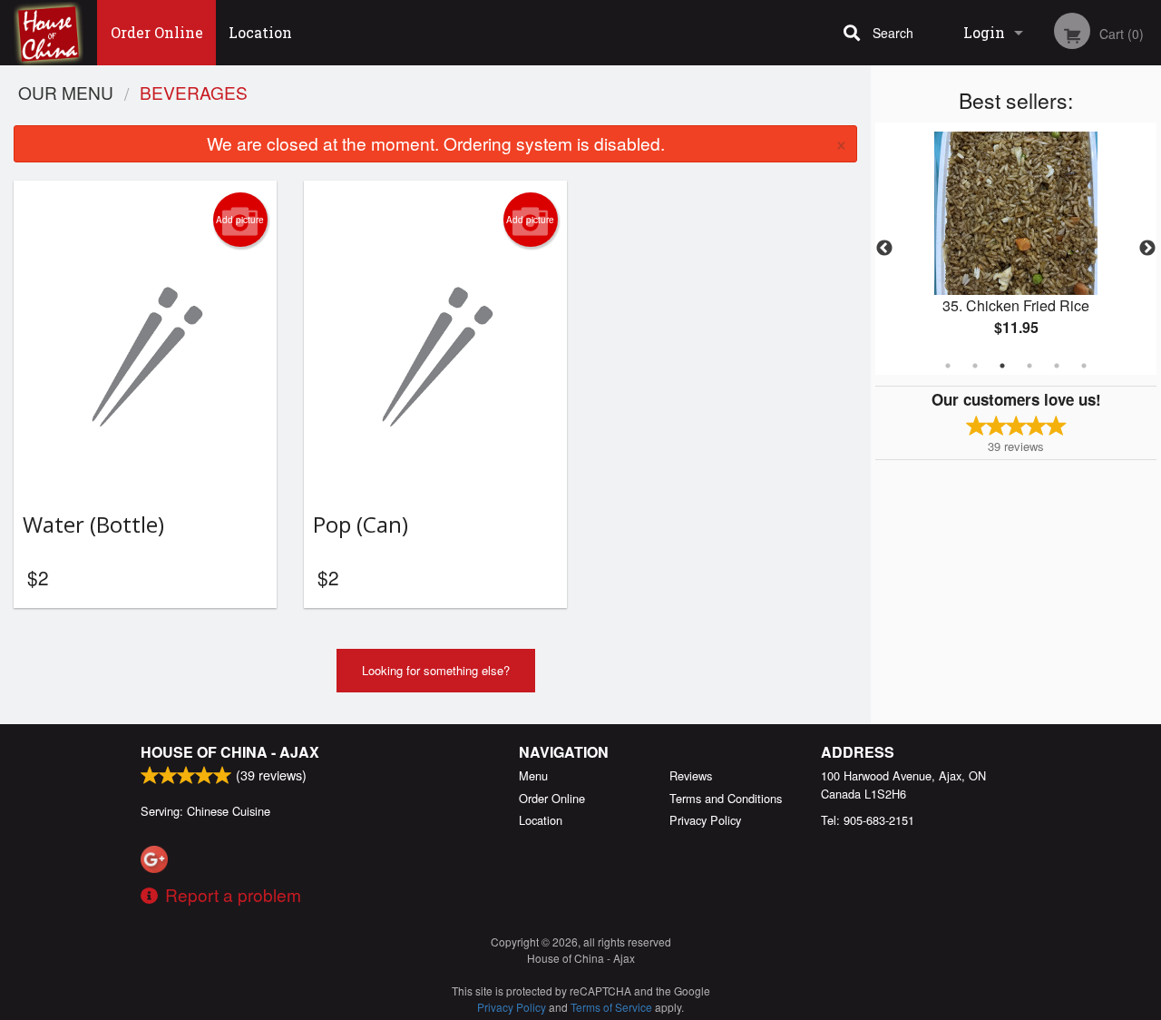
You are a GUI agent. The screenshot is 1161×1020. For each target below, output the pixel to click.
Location (260, 32)
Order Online (157, 32)
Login (984, 32)
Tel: (867, 820)
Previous (884, 249)
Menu (533, 775)
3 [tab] (1002, 366)
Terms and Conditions (725, 798)
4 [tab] (1029, 366)
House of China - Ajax (230, 751)
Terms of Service (611, 1007)
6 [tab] (1084, 366)
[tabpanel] (1016, 248)
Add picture (240, 219)
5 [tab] (1057, 366)
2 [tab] (975, 366)
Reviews (690, 775)
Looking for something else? (436, 670)
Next (1147, 249)
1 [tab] (948, 366)
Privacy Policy (705, 820)
